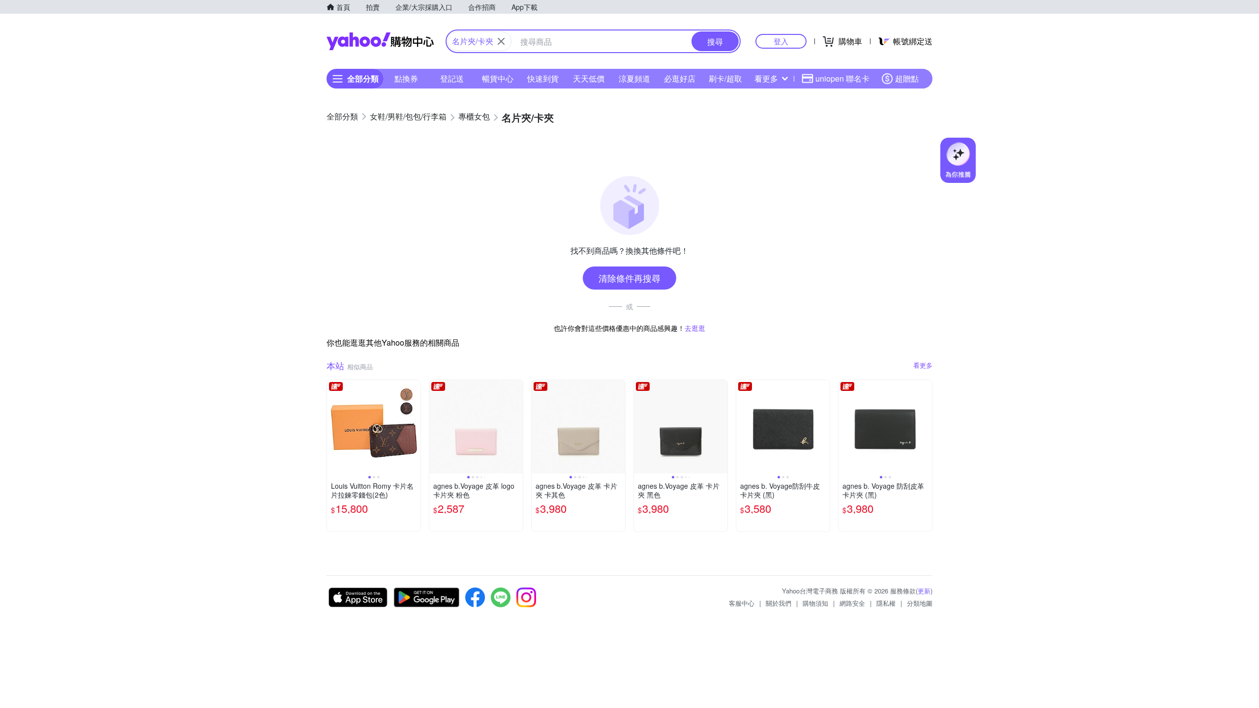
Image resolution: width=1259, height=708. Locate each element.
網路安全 (852, 603)
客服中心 (741, 603)
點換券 (406, 78)
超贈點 (907, 78)
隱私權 (886, 603)
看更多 (766, 78)
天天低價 (588, 78)
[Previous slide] (333, 426)
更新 (924, 590)
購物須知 (815, 603)
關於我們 (778, 603)
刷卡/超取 (725, 78)
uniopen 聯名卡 (842, 78)
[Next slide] (414, 426)
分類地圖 (919, 603)
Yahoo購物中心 (380, 41)
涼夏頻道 (634, 78)
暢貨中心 (497, 78)
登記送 (452, 78)
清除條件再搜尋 (629, 277)
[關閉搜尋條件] (501, 41)
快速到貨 (543, 78)
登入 (781, 41)
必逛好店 (679, 78)
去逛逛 (695, 328)
